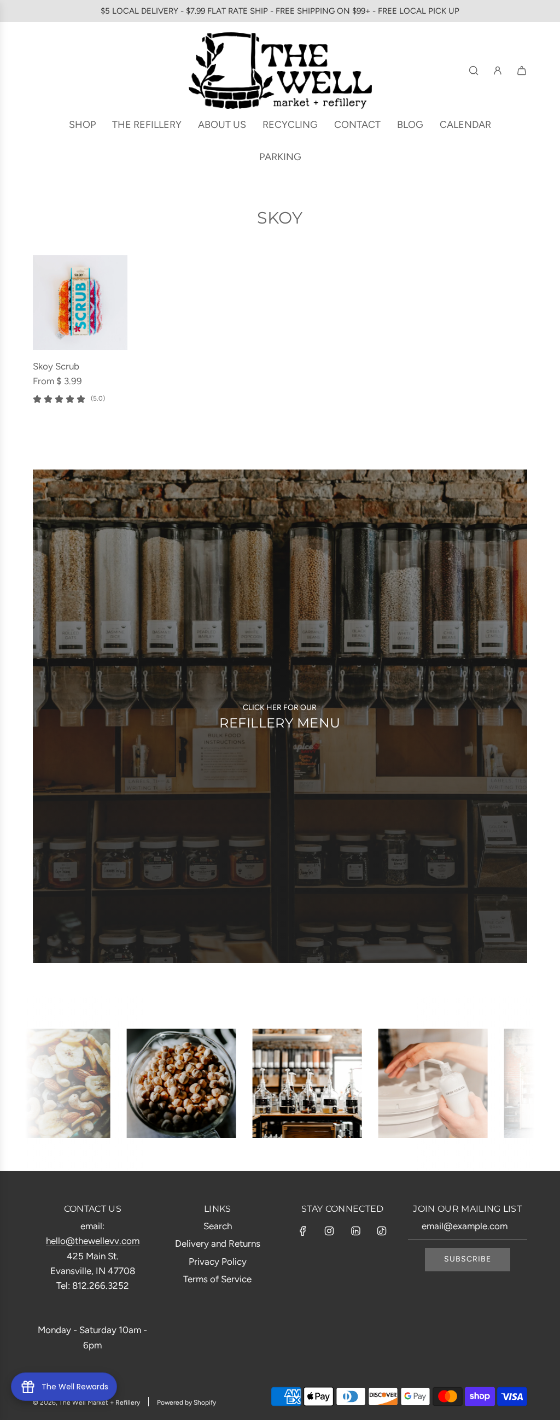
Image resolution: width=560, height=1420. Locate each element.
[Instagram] (329, 1231)
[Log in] (498, 70)
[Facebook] (303, 1231)
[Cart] (522, 70)
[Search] (474, 70)
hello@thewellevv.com (92, 1240)
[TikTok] (382, 1231)
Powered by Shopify (186, 1402)
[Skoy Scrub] (80, 302)
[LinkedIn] (355, 1231)
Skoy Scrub (56, 366)
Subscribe (467, 1259)
